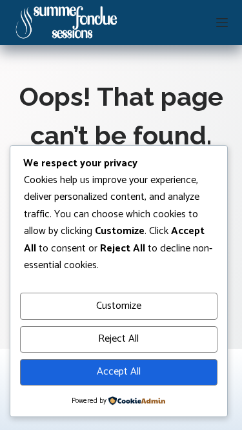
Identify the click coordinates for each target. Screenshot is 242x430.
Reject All (118, 338)
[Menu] (222, 22)
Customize (118, 306)
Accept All (119, 371)
